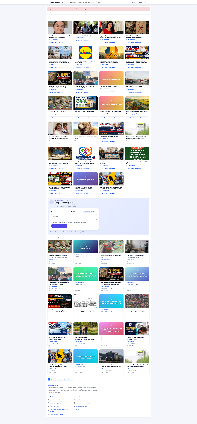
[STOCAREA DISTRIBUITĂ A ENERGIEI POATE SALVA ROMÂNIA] (85, 108)
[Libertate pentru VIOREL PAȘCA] (85, 32)
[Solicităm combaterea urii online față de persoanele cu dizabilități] (60, 32)
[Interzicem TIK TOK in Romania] (111, 82)
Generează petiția (60, 226)
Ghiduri (50, 397)
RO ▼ (65, 2)
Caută (99, 2)
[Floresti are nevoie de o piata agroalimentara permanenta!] (137, 82)
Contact (85, 2)
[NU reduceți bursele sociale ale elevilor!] (111, 158)
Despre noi (91, 2)
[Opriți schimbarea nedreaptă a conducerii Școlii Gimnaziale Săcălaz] (111, 32)
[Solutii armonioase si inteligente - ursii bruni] (85, 133)
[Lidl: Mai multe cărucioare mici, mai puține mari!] (85, 57)
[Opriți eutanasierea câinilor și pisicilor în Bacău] (137, 158)
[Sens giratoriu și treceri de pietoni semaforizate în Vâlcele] (85, 82)
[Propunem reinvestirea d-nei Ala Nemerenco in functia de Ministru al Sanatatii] (137, 57)
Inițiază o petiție (143, 2)
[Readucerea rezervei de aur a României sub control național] (111, 57)
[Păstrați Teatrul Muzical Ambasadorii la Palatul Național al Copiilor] (60, 183)
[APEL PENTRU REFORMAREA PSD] (111, 132)
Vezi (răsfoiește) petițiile (75, 2)
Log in (133, 2)
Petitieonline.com (54, 2)
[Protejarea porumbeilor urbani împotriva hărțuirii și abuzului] (85, 183)
